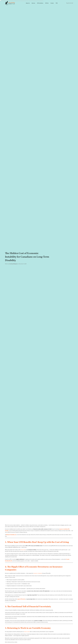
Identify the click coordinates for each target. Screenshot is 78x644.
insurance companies (37, 573)
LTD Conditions (40, 3)
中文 (57, 3)
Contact (52, 3)
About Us (28, 3)
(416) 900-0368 (70, 3)
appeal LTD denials (21, 599)
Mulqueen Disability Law (11, 534)
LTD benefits (23, 549)
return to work (27, 631)
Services (33, 3)
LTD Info (46, 3)
